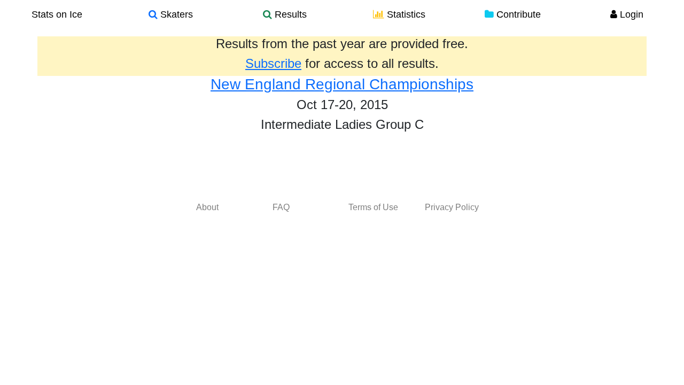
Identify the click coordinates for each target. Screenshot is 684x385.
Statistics (404, 14)
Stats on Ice (57, 14)
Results (289, 14)
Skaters (175, 14)
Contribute (517, 14)
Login (630, 14)
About (207, 207)
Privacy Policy (452, 207)
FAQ (281, 207)
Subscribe (273, 63)
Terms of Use (373, 207)
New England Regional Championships (342, 84)
